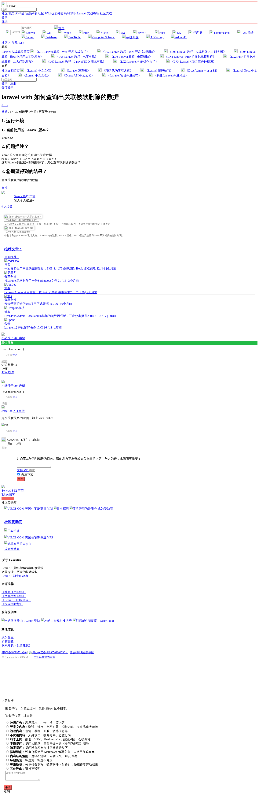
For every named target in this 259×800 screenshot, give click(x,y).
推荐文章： (13, 249)
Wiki (21, 42)
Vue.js (104, 32)
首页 (61, 28)
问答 (5, 111)
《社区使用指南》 (14, 592)
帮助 (32, 470)
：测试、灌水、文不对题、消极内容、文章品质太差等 (54, 726)
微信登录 (8, 87)
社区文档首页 (11, 70)
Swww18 (20, 196)
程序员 (197, 32)
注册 (5, 21)
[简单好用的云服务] (84, 508)
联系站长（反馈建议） (17, 645)
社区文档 (106, 13)
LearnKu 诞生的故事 (15, 576)
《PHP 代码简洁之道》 (118, 70)
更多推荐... (11, 257)
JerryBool (7, 410)
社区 (5, 13)
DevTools (74, 37)
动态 (11, 13)
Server (29, 37)
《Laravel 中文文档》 (39, 70)
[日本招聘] (62, 508)
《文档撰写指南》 (14, 596)
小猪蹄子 (8, 338)
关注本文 (27, 474)
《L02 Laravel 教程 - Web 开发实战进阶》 (129, 51)
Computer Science (103, 37)
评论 (15, 355)
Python (67, 32)
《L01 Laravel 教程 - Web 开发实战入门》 (62, 51)
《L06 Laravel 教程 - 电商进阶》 (131, 56)
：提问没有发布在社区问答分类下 (39, 747)
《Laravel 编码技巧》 (159, 70)
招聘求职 (70, 13)
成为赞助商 (105, 508)
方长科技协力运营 (44, 657)
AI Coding (157, 37)
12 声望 (30, 196)
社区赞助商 (13, 522)
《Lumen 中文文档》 (36, 75)
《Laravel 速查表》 (77, 70)
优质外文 (57, 13)
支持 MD (23, 470)
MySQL (142, 32)
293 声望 (19, 411)
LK (179, 32)
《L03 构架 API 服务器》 (17, 231)
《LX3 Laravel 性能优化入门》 (138, 61)
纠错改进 (8, 498)
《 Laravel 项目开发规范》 (124, 75)
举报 (4, 361)
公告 (7, 323)
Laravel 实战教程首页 (16, 51)
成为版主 (8, 637)
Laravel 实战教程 (88, 13)
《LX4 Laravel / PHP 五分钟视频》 (193, 61)
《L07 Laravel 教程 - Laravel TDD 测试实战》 (76, 61)
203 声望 (19, 338)
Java (122, 32)
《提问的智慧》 (12, 604)
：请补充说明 (25, 768)
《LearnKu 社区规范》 (16, 600)
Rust (162, 32)
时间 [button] (5, 372)
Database (51, 37)
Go (48, 32)
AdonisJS (180, 37)
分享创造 (10, 276)
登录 (5, 17)
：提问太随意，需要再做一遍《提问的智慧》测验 (49, 743)
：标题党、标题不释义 (31, 760)
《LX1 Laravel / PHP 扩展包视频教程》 (190, 56)
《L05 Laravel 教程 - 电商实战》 (77, 56)
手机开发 (132, 37)
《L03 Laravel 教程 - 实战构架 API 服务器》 (197, 51)
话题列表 (31, 13)
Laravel (30, 32)
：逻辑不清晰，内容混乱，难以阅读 (43, 756)
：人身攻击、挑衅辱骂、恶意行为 (40, 735)
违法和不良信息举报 (82, 652)
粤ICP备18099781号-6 (14, 652)
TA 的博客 (8, 494)
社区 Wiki (44, 13)
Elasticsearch (221, 32)
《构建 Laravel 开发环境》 (170, 75)
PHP (85, 32)
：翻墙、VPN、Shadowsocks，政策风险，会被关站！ (51, 739)
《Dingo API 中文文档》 (78, 75)
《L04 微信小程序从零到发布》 (21, 220)
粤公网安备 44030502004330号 (50, 652)
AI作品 (20, 13)
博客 (7, 264)
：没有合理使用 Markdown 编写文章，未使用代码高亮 (52, 751)
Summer (9, 657)
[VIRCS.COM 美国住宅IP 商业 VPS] (29, 508)
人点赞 (7, 206)
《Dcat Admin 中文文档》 (202, 70)
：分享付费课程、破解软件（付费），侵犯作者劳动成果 (54, 764)
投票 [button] (11, 372)
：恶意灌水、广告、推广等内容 (37, 722)
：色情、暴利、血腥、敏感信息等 (39, 731)
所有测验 (8, 641)
